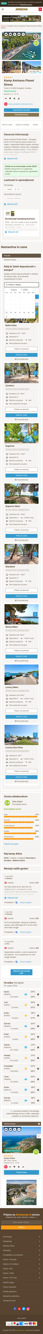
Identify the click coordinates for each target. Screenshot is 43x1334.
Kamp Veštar (9, 1158)
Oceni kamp (36, 43)
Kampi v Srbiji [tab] (8, 1273)
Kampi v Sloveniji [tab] (9, 1259)
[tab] (21, 994)
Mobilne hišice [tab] (10, 260)
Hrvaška (10, 26)
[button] (6, 34)
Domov (3, 26)
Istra (15, 26)
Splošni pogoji (8, 1282)
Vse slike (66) (34, 71)
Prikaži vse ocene (11, 844)
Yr (11, 1111)
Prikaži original (25, 902)
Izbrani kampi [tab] (9, 1124)
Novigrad (22, 26)
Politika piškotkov (10, 1292)
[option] (21, 373)
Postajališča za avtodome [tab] (13, 1255)
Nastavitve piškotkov (11, 1296)
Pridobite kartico (26, 5)
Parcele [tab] (7, 256)
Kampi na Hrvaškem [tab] (11, 1264)
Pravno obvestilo (9, 1287)
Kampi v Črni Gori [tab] (10, 1278)
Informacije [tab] (7, 1237)
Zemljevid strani (9, 1301)
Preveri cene (21, 1172)
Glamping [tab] (6, 1250)
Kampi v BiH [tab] (8, 1269)
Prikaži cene (21, 355)
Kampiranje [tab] (7, 1241)
